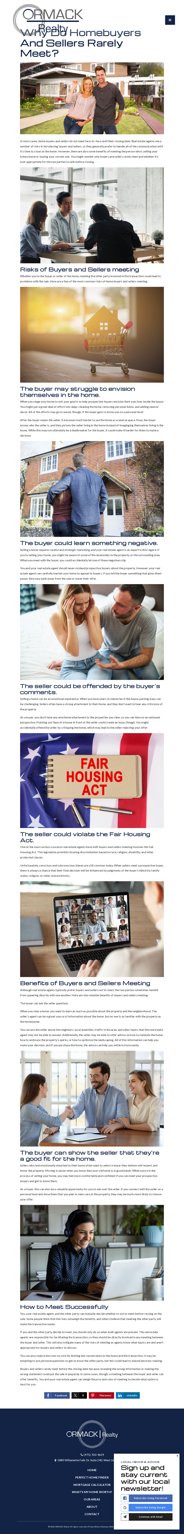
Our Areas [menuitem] (92, 1499)
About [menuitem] (92, 1506)
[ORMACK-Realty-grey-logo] (48, 19)
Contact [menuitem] (92, 1514)
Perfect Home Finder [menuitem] (92, 1477)
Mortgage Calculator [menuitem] (92, 1484)
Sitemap (104, 1527)
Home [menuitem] (92, 1470)
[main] (92, 704)
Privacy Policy (93, 1527)
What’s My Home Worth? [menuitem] (92, 1492)
